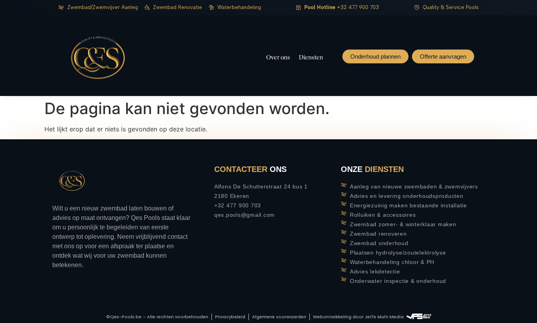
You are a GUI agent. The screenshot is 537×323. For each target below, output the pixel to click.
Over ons (278, 57)
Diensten (311, 57)
